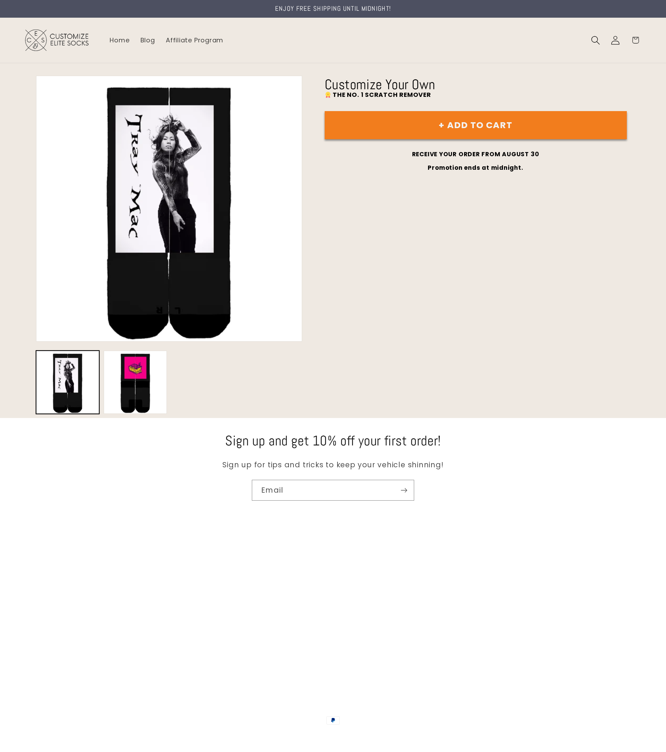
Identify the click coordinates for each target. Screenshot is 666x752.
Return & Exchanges (56, 636)
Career (34, 591)
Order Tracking (47, 621)
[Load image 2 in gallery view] (135, 382)
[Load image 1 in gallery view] (67, 382)
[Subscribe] (404, 490)
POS (334, 735)
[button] (596, 40)
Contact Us (42, 577)
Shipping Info (44, 606)
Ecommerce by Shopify (386, 735)
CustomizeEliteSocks (298, 735)
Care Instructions (52, 650)
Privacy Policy (45, 665)
